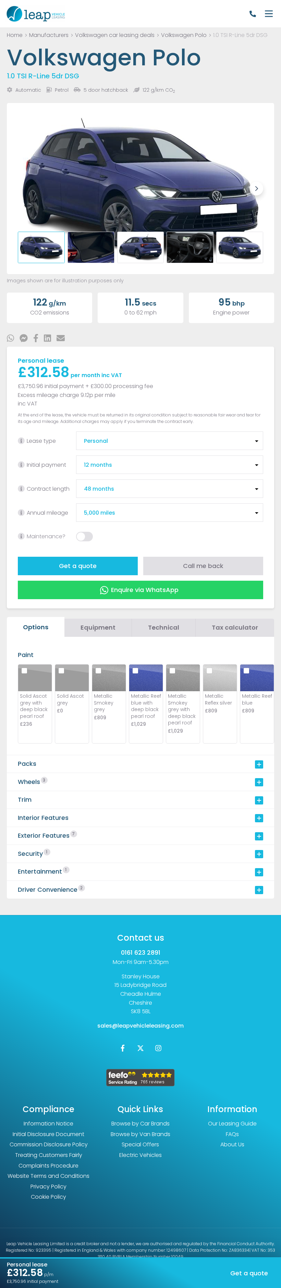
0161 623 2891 (140, 952)
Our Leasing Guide (232, 1124)
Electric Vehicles (140, 1155)
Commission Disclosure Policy (49, 1144)
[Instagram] (158, 1050)
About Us (232, 1144)
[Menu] (269, 14)
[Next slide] (256, 188)
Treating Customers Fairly (48, 1155)
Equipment (98, 627)
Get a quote (78, 566)
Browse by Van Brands (140, 1134)
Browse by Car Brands (140, 1124)
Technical (163, 627)
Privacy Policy (48, 1186)
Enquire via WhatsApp (145, 589)
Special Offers (140, 1144)
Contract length (48, 489)
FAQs (232, 1134)
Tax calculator (235, 627)
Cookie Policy (48, 1197)
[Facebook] (123, 1050)
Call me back (203, 566)
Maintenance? (46, 536)
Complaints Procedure (48, 1166)
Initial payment (46, 465)
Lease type (41, 441)
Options (35, 627)
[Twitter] (140, 1050)
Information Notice (48, 1124)
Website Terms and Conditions (48, 1176)
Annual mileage (47, 513)
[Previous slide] (25, 188)
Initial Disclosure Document (48, 1134)
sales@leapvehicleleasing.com (140, 1026)
